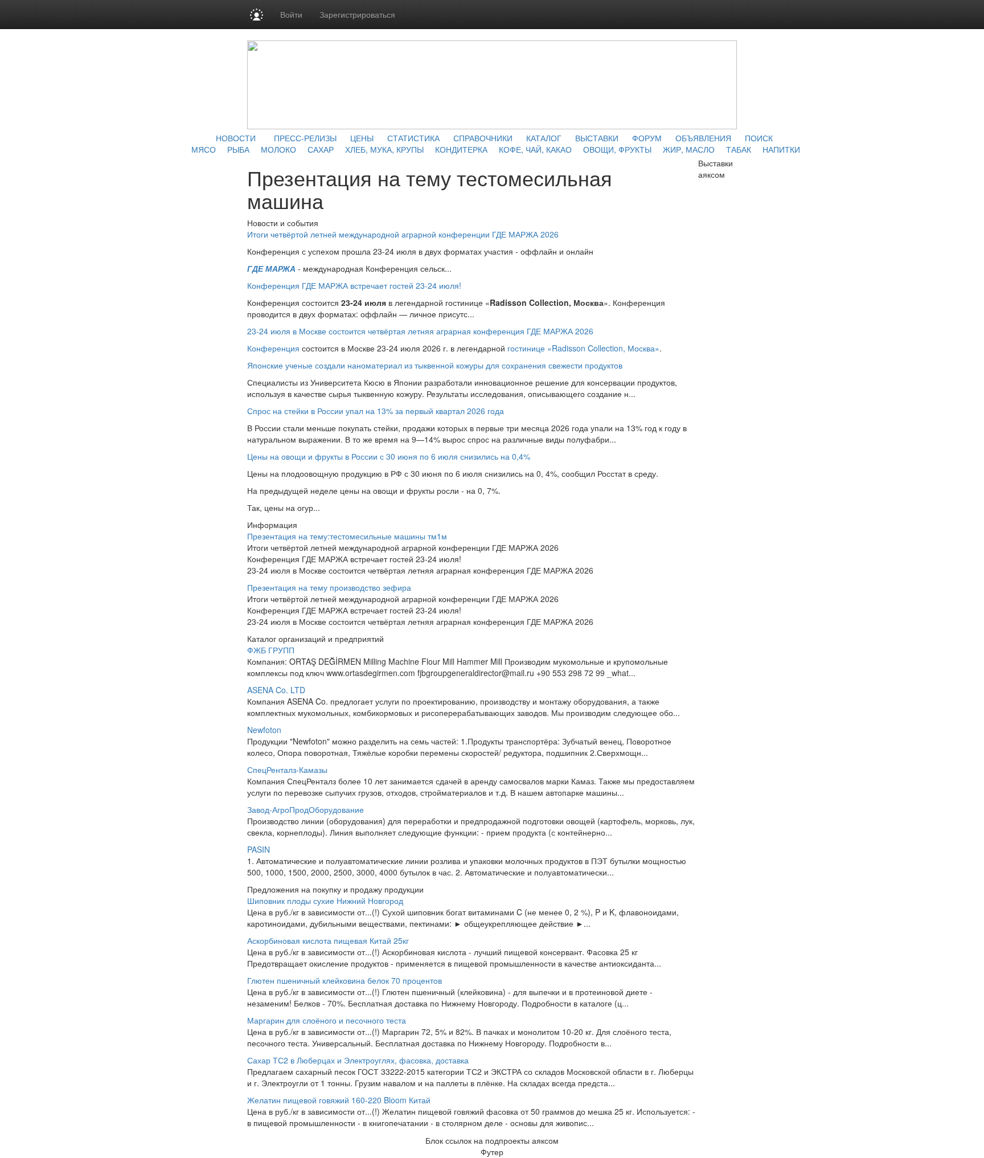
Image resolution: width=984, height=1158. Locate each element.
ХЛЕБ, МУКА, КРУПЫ (384, 149)
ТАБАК (738, 149)
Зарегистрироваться (357, 14)
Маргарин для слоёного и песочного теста (326, 1020)
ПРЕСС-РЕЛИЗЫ (305, 138)
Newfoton (264, 729)
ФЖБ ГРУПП (270, 650)
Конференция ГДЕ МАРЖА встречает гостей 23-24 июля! (354, 285)
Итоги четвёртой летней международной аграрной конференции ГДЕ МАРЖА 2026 (403, 234)
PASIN (258, 849)
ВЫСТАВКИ (596, 138)
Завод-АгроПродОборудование (305, 809)
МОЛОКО (278, 149)
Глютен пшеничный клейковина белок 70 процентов (344, 980)
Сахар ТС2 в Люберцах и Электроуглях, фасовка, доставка (358, 1060)
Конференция (273, 348)
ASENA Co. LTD (276, 689)
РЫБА (238, 149)
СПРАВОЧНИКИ (482, 138)
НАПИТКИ (781, 149)
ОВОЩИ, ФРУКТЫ (617, 149)
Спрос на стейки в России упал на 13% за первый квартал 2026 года (375, 410)
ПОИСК (759, 138)
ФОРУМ (647, 138)
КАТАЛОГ (543, 138)
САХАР (321, 149)
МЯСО (203, 149)
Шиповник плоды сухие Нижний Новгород (325, 900)
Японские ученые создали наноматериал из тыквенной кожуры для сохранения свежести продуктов (434, 365)
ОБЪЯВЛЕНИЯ (703, 138)
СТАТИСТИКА (413, 138)
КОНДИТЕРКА (461, 149)
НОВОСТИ (236, 138)
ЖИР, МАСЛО (689, 149)
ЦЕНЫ (362, 138)
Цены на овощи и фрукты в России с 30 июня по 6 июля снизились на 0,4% (388, 456)
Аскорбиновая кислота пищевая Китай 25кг (328, 940)
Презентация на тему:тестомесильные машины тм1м (347, 536)
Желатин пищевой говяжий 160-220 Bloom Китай (338, 1100)
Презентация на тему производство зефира (329, 587)
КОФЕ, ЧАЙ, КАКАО (535, 149)
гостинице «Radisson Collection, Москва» (583, 348)
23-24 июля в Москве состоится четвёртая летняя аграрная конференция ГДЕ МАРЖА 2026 (420, 331)
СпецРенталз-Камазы (287, 769)
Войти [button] (291, 14)
